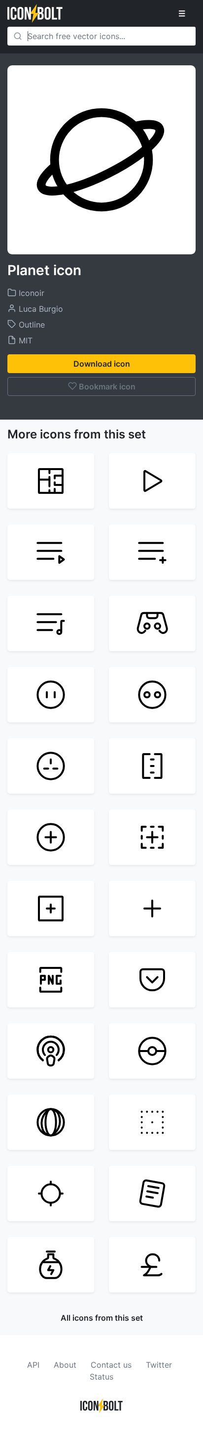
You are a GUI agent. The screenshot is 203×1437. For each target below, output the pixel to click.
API (33, 1365)
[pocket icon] (152, 979)
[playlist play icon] (50, 552)
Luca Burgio (39, 309)
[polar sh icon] (50, 1122)
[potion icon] (50, 1265)
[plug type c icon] (152, 694)
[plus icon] (152, 908)
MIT (24, 340)
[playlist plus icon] (152, 552)
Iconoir (30, 293)
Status (101, 1377)
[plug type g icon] (50, 766)
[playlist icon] (50, 623)
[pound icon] (152, 1265)
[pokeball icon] (152, 1051)
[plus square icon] (50, 908)
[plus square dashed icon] (152, 837)
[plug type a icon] (50, 694)
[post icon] (152, 1193)
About (65, 1365)
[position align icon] (152, 1122)
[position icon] (50, 1193)
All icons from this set (102, 1318)
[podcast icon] (50, 1051)
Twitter (159, 1365)
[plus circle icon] (50, 837)
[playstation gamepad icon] (152, 623)
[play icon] (152, 481)
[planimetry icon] (50, 481)
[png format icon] (50, 979)
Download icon (101, 364)
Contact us (111, 1365)
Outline (30, 325)
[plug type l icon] (152, 766)
